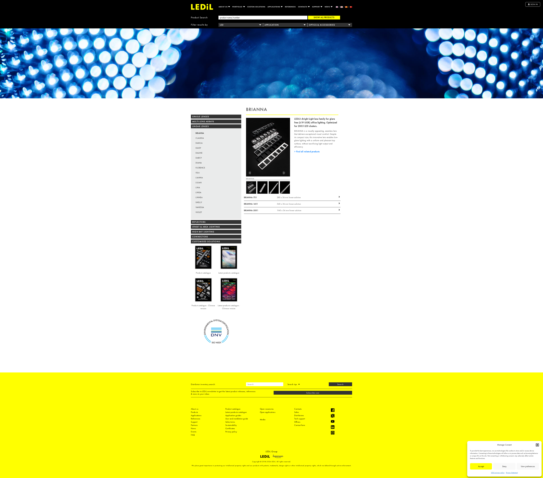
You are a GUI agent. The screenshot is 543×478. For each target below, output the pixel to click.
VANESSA (200, 207)
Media (262, 419)
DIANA (199, 162)
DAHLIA (199, 143)
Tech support (299, 418)
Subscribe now (313, 393)
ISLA (198, 172)
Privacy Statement (512, 473)
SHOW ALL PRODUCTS (324, 17)
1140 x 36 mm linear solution (289, 210)
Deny (504, 466)
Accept (481, 466)
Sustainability (231, 425)
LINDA (198, 192)
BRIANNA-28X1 (251, 210)
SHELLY (199, 202)
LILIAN (199, 182)
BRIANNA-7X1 (250, 197)
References (290, 7)
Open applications (267, 412)
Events (193, 431)
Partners (194, 425)
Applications (274, 7)
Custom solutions (256, 7)
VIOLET (199, 212)
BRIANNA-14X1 (251, 204)
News (327, 7)
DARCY (199, 158)
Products (194, 412)
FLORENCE (200, 167)
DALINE (199, 153)
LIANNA (199, 177)
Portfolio (237, 7)
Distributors (299, 415)
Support (316, 7)
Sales (296, 412)
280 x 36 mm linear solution (289, 197)
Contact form (299, 425)
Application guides (233, 415)
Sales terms (230, 422)
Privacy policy (231, 431)
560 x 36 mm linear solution (289, 204)
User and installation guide (236, 418)
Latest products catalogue (236, 412)
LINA (198, 187)
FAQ (193, 435)
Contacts (303, 7)
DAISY (198, 148)
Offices (297, 422)
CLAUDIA (200, 138)
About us (223, 7)
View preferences (528, 466)
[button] (537, 445)
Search (340, 384)
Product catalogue (233, 409)
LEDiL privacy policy (498, 473)
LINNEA (199, 197)
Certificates (230, 428)
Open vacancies (267, 409)
